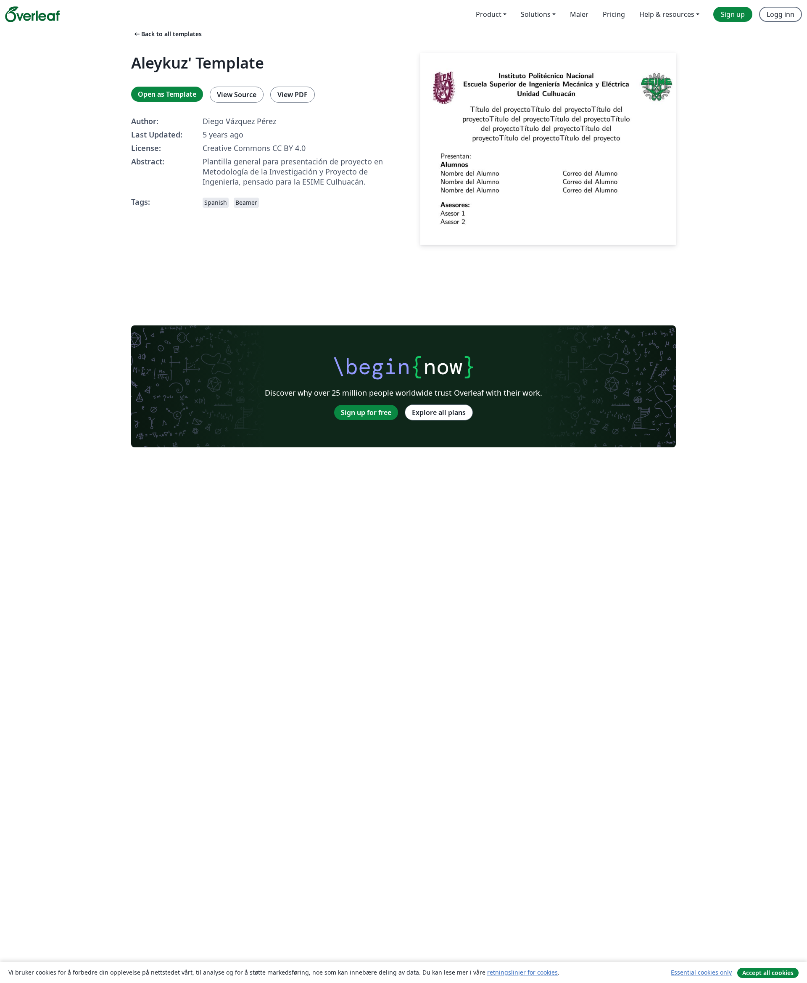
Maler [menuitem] (579, 14)
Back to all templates (167, 34)
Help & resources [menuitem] (666, 14)
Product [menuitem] (488, 14)
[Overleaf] (32, 14)
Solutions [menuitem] (536, 14)
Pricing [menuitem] (614, 14)
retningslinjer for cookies (522, 972)
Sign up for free (366, 412)
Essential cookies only (701, 972)
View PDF (292, 94)
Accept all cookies (768, 973)
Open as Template (167, 94)
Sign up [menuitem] (733, 14)
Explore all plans (439, 412)
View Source (236, 94)
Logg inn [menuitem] (780, 14)
